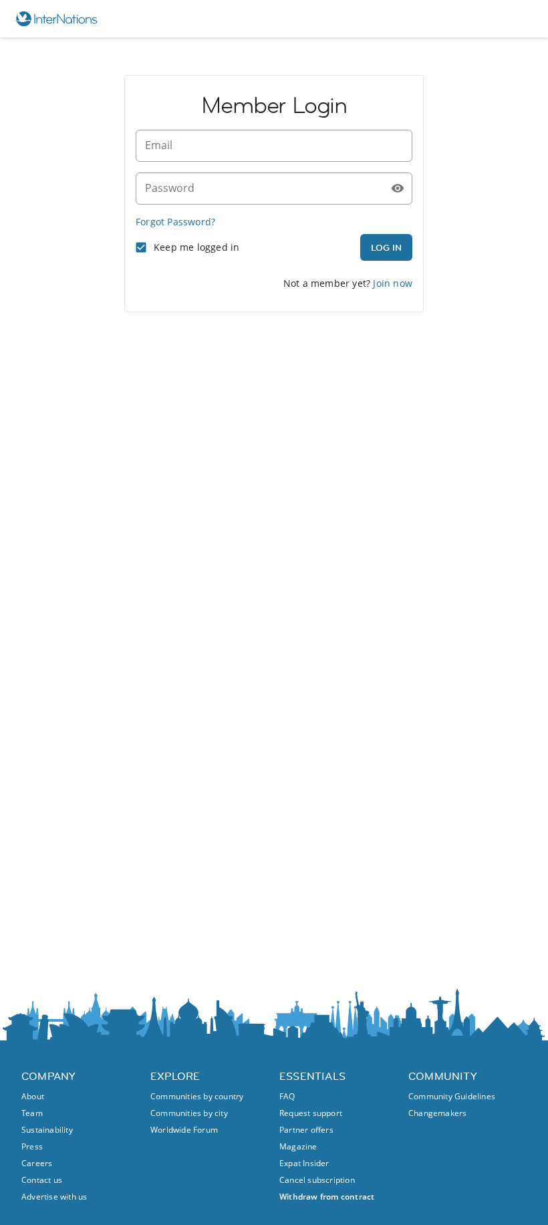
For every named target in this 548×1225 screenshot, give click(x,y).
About (32, 1096)
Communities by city (189, 1113)
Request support (310, 1113)
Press (32, 1146)
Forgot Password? (175, 221)
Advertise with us (54, 1196)
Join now (392, 283)
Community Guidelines (451, 1096)
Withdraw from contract (326, 1196)
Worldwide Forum (184, 1129)
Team (32, 1113)
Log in (386, 247)
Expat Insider (304, 1163)
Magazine (298, 1146)
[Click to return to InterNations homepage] (62, 19)
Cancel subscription (317, 1180)
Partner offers (306, 1129)
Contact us (41, 1180)
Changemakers (437, 1113)
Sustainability (47, 1129)
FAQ (287, 1096)
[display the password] (397, 188)
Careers (36, 1163)
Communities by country (196, 1096)
